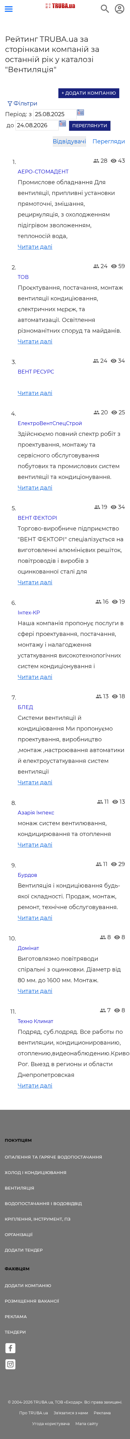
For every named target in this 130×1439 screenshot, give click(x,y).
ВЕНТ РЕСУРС (36, 372)
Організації (18, 1234)
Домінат (28, 948)
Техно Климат (35, 1021)
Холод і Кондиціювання (36, 1172)
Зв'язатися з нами (71, 1413)
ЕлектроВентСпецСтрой (50, 423)
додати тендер (24, 1250)
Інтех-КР (29, 613)
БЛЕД (25, 707)
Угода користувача (51, 1423)
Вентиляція (19, 1188)
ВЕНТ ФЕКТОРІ (37, 518)
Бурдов (27, 875)
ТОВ (23, 277)
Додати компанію (28, 1285)
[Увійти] (119, 9)
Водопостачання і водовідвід (43, 1203)
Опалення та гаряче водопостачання (53, 1156)
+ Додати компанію (89, 93)
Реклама (16, 1316)
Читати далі (35, 246)
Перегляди (108, 141)
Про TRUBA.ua (33, 1413)
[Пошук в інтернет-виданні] (105, 9)
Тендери (15, 1332)
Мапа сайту (86, 1423)
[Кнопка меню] (9, 9)
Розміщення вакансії (32, 1301)
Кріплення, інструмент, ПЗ (37, 1219)
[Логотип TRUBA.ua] (60, 5)
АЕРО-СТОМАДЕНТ (43, 172)
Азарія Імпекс (36, 813)
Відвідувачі (69, 141)
